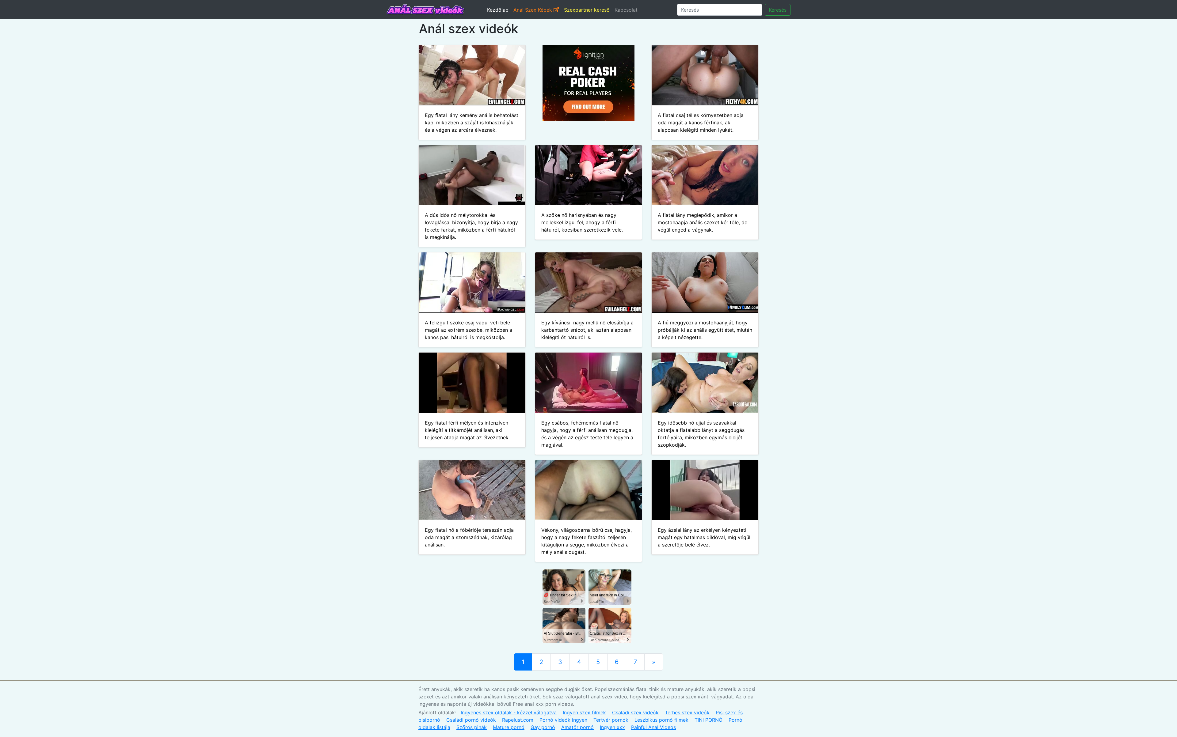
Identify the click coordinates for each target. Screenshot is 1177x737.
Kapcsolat (626, 10)
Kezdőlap (498, 10)
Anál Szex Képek (533, 10)
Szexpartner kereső (587, 10)
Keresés (778, 10)
